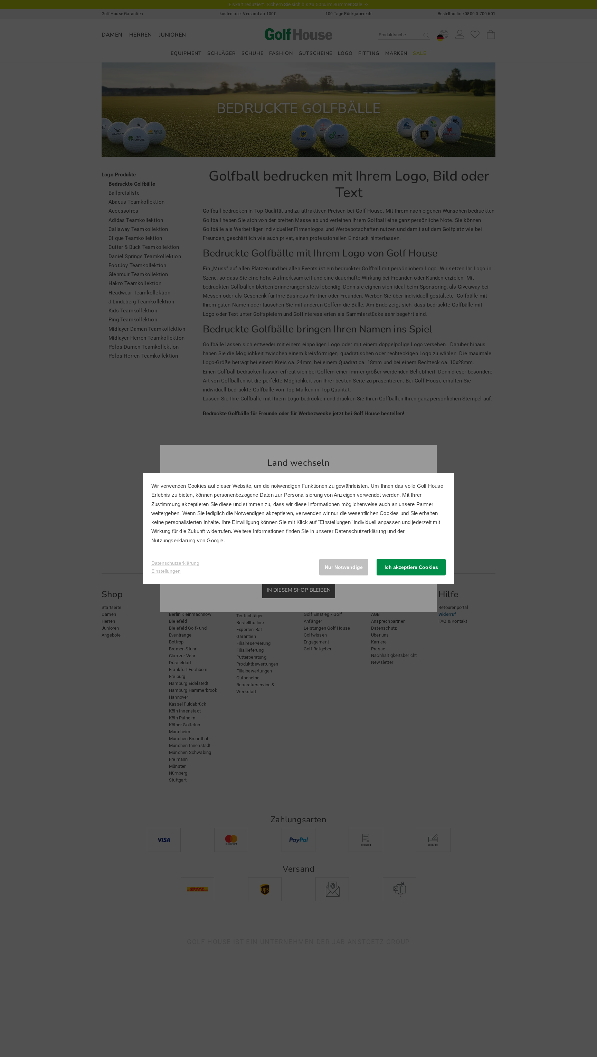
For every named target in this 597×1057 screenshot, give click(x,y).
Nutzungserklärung (173, 540)
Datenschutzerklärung (360, 531)
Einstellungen (166, 571)
